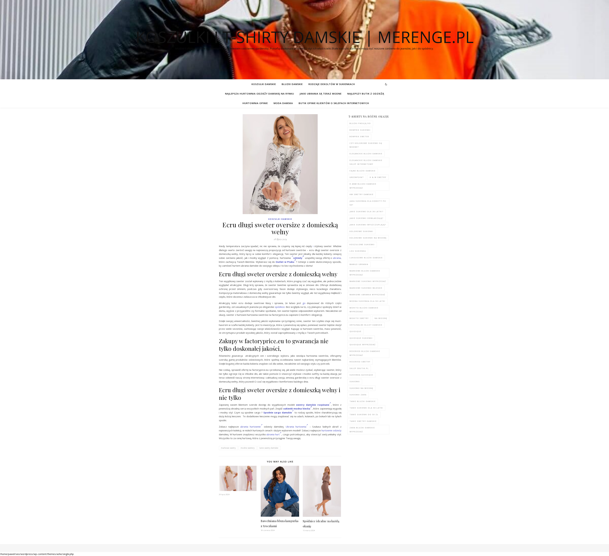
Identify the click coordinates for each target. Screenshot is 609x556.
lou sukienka (358, 251)
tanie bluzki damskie (363, 401)
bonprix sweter (359, 136)
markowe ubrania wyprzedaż (367, 294)
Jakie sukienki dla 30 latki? (366, 211)
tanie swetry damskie (268, 448)
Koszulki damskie (264, 84)
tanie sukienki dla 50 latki (366, 408)
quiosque (355, 331)
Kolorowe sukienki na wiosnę (368, 238)
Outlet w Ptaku (285, 261)
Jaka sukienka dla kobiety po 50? (368, 203)
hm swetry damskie (361, 194)
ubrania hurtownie (250, 426)
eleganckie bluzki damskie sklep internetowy (366, 162)
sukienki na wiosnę (361, 388)
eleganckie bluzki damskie (366, 153)
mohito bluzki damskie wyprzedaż (364, 310)
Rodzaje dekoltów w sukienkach (331, 84)
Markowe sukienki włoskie (366, 288)
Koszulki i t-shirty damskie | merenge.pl (305, 37)
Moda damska (283, 103)
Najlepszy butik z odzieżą (365, 93)
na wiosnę (381, 318)
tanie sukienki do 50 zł (364, 414)
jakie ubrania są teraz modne (321, 93)
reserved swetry (360, 361)
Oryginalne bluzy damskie (366, 325)
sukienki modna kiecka (296, 408)
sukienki (355, 381)
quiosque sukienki (361, 338)
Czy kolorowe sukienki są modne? (366, 145)
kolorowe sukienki (361, 231)
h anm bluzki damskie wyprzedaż (363, 186)
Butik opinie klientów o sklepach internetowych (334, 103)
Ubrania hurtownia (296, 426)
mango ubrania (359, 264)
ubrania (337, 257)
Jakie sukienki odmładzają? (366, 218)
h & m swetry (378, 177)
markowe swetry (228, 448)
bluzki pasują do (360, 123)
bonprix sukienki (360, 130)
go (304, 303)
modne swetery (248, 448)
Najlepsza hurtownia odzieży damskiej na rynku (259, 93)
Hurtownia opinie (255, 103)
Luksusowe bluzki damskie (366, 257)
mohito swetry (359, 318)
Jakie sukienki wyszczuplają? (368, 224)
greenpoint (357, 177)
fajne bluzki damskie (363, 171)
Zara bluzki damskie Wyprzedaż (362, 429)
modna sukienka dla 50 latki (367, 301)
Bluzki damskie (292, 84)
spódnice (280, 306)
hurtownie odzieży (331, 430)
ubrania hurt (273, 434)
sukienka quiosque (361, 375)
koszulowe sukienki (362, 244)
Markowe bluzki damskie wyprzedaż (365, 273)
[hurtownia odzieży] (292, 257)
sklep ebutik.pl (359, 368)
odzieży (297, 257)
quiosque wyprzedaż (363, 344)
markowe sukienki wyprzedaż (368, 281)
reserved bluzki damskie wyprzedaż (365, 353)
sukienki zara (358, 394)
